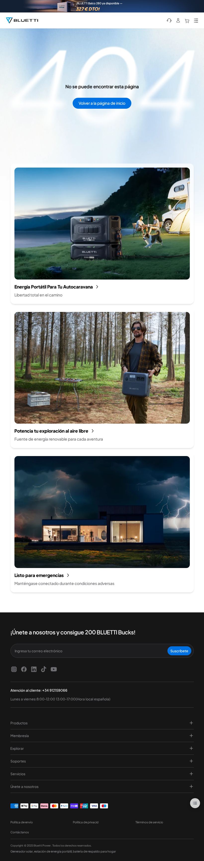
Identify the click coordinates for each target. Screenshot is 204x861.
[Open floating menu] (195, 803)
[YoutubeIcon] (53, 669)
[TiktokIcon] (43, 669)
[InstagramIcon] (13, 669)
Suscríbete (179, 651)
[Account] (178, 20)
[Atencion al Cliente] (169, 20)
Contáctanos (19, 832)
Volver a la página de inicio (102, 103)
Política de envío (21, 822)
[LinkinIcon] (33, 669)
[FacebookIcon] (23, 669)
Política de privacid (86, 822)
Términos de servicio (149, 822)
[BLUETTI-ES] (22, 20)
